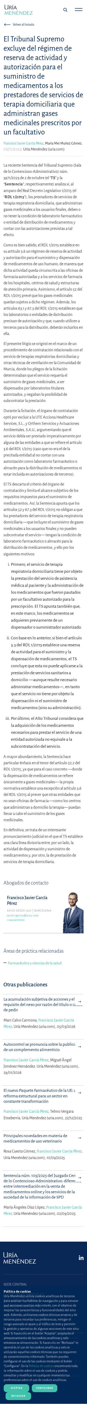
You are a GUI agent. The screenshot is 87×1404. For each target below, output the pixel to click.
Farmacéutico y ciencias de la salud (35, 963)
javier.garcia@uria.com (23, 915)
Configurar (44, 1388)
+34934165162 (16, 919)
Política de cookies (41, 1366)
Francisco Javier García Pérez (23, 143)
